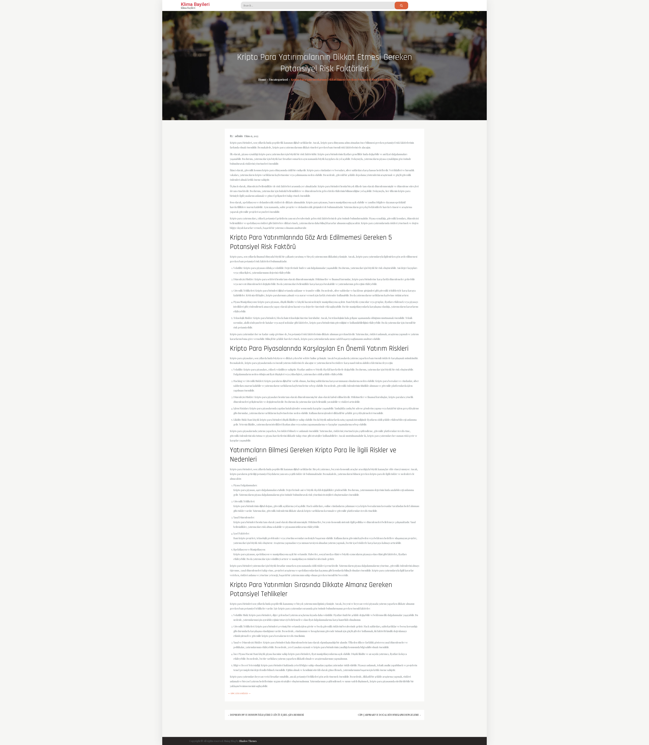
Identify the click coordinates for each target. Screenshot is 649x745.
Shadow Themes (248, 741)
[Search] (401, 5)
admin (239, 136)
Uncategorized (239, 693)
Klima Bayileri (195, 4)
